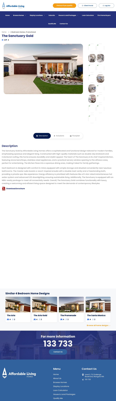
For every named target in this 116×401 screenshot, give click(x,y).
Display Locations (36, 15)
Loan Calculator (88, 15)
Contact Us (64, 24)
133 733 (58, 343)
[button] (80, 69)
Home (7, 15)
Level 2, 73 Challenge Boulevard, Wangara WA (94, 375)
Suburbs (52, 15)
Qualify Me (52, 24)
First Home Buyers (104, 15)
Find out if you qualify (64, 5)
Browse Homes (18, 15)
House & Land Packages (67, 15)
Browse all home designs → (99, 325)
